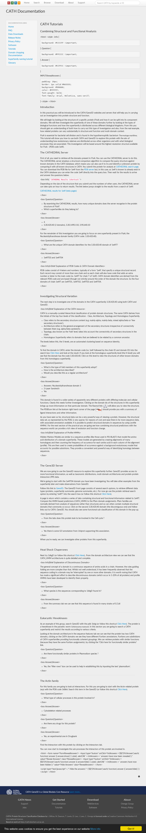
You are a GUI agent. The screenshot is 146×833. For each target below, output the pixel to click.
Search (37, 3)
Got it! (131, 828)
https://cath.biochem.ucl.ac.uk (32, 822)
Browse (47, 3)
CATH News (24, 800)
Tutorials (12, 49)
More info (95, 828)
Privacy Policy (14, 42)
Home (26, 3)
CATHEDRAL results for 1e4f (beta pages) (58, 191)
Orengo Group (127, 804)
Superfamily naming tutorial (20, 59)
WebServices (93, 804)
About (71, 3)
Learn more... (75, 792)
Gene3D (59, 488)
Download (59, 3)
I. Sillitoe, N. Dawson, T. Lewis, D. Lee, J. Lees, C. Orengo (70, 816)
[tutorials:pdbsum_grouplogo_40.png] (99, 410)
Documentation (59, 804)
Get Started (59, 800)
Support (81, 3)
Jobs (25, 808)
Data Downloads (15, 34)
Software (12, 45)
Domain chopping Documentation (16, 54)
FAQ (10, 31)
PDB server (89, 170)
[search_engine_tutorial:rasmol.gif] (105, 406)
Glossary (12, 63)
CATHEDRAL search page (127, 167)
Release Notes (14, 38)
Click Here (54, 353)
